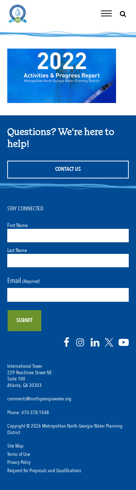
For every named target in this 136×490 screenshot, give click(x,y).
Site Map (15, 446)
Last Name (17, 250)
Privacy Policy (18, 462)
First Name (17, 225)
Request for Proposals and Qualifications (44, 471)
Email (23, 280)
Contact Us (68, 169)
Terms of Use (18, 454)
